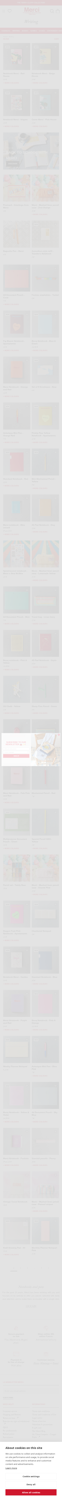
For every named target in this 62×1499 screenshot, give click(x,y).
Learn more (11, 1468)
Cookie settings (31, 1476)
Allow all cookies (31, 1492)
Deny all (31, 1484)
